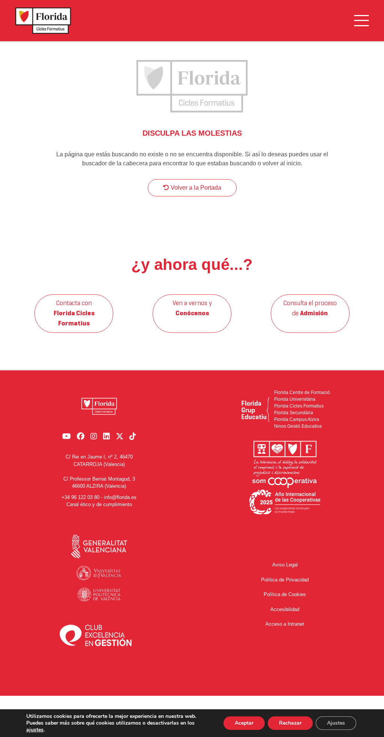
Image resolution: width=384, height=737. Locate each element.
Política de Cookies (285, 594)
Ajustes (336, 723)
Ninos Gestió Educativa (298, 426)
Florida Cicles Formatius (299, 406)
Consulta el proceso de (310, 308)
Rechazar (290, 723)
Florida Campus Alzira (296, 419)
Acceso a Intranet (285, 624)
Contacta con (74, 313)
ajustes (35, 730)
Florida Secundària (293, 412)
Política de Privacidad (285, 580)
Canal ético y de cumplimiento (99, 504)
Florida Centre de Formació (302, 392)
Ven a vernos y (192, 308)
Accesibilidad (284, 609)
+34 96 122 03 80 (80, 497)
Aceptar (244, 723)
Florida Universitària (294, 399)
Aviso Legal (285, 565)
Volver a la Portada (195, 187)
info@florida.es (120, 497)
